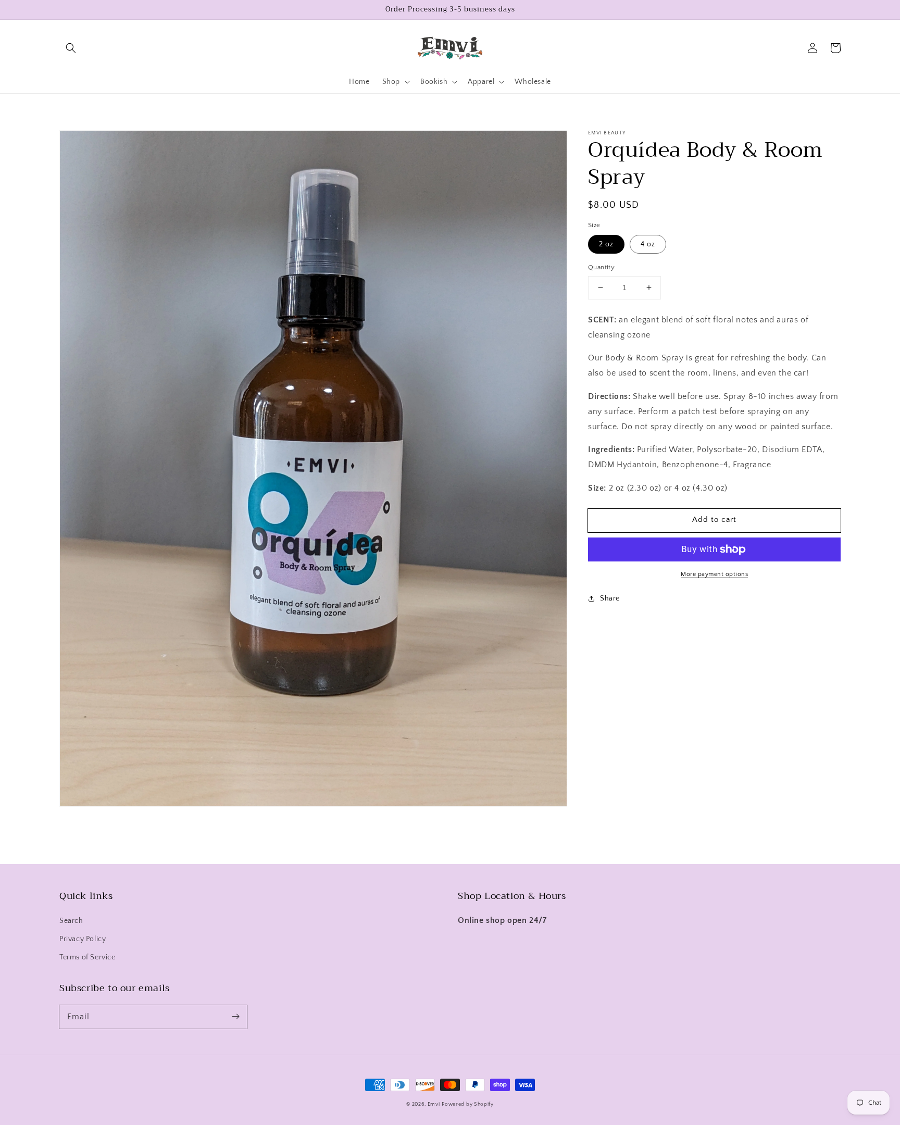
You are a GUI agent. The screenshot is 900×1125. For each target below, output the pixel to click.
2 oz (606, 244)
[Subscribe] (235, 1016)
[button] (70, 47)
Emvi (434, 1104)
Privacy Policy (82, 939)
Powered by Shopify (468, 1104)
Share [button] (610, 598)
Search (71, 921)
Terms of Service (87, 957)
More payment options (714, 574)
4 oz (648, 244)
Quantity (601, 267)
